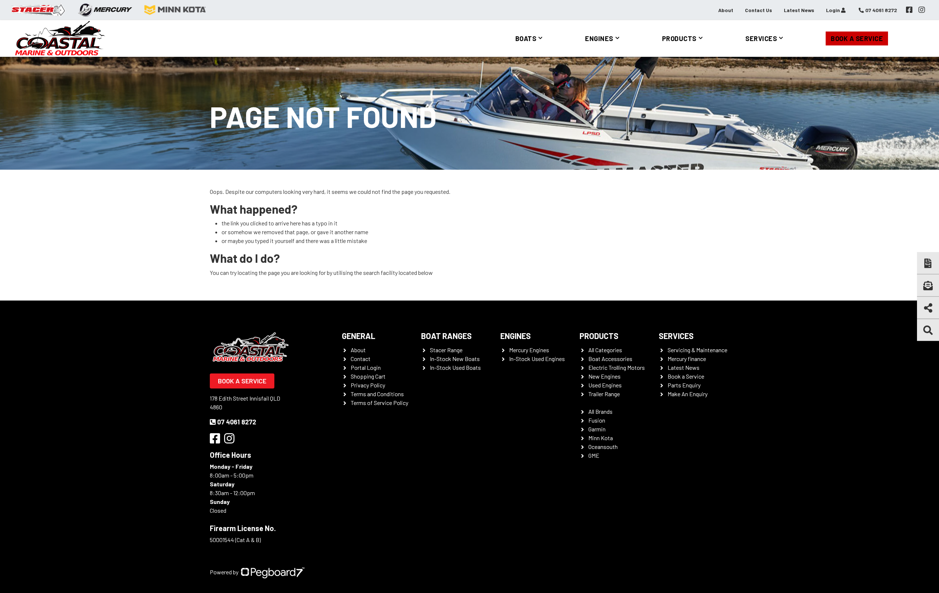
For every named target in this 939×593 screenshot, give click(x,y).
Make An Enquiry (688, 393)
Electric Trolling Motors (616, 367)
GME (593, 455)
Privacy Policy (368, 385)
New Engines (604, 376)
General (358, 335)
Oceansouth (603, 446)
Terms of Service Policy (379, 402)
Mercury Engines (529, 349)
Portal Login (366, 367)
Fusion (596, 420)
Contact (360, 358)
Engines (599, 38)
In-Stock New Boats (455, 358)
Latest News (799, 10)
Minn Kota (600, 437)
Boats (526, 38)
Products (679, 38)
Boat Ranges (446, 335)
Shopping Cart (368, 376)
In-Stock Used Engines (537, 358)
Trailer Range (604, 393)
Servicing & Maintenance (697, 349)
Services (761, 38)
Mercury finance (687, 358)
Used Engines (605, 385)
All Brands (600, 411)
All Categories (605, 349)
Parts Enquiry (684, 385)
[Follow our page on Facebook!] (909, 10)
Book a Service (857, 38)
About (725, 10)
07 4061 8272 (236, 422)
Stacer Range (446, 349)
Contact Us (758, 10)
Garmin (597, 429)
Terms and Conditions (377, 393)
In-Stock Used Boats (455, 367)
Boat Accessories (610, 358)
